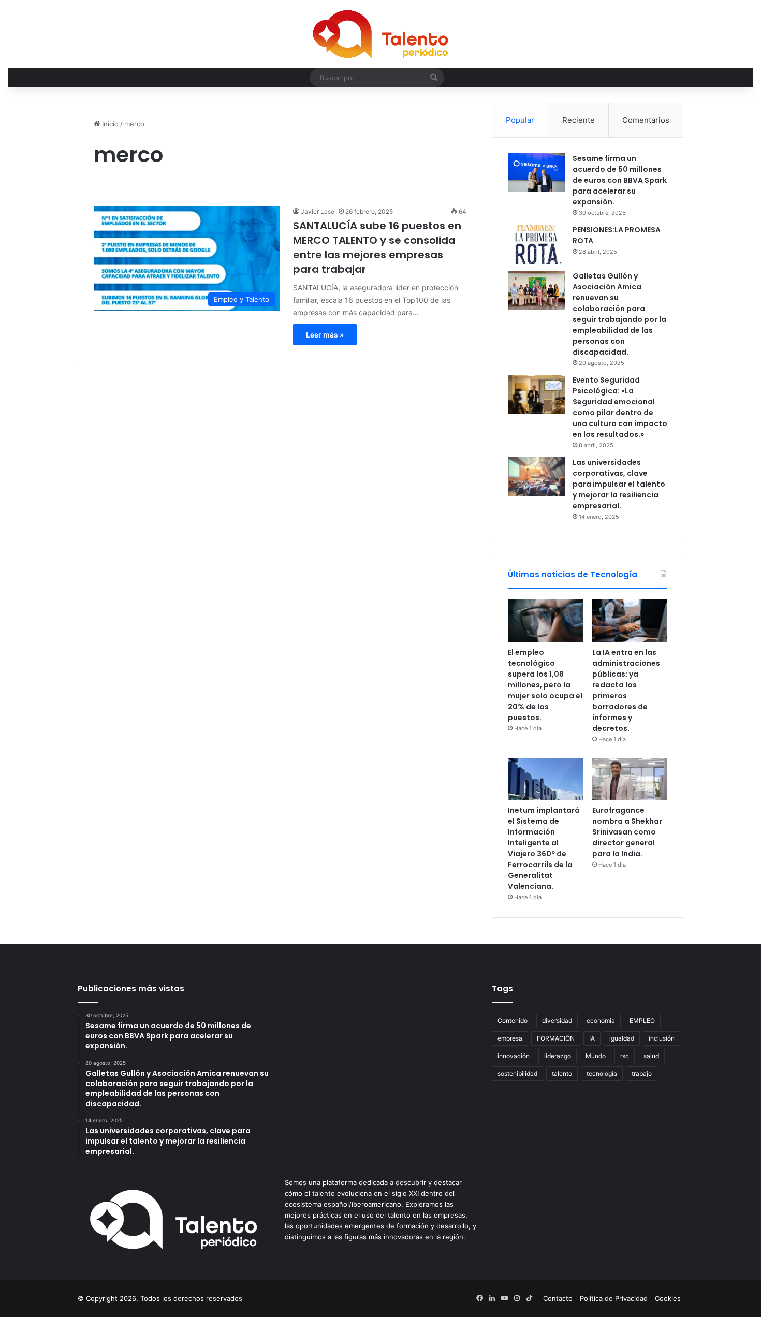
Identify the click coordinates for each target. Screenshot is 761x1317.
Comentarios (645, 120)
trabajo (642, 1073)
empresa (509, 1038)
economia (601, 1021)
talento (562, 1073)
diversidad (557, 1021)
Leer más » (325, 334)
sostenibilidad (517, 1073)
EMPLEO (642, 1021)
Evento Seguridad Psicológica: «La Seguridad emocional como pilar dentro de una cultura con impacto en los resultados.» (620, 407)
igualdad (621, 1038)
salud (651, 1056)
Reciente (578, 120)
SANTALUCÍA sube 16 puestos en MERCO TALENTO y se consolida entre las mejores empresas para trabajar (377, 247)
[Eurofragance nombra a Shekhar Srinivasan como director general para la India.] (629, 779)
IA (592, 1038)
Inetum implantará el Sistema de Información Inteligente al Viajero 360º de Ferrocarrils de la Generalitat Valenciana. (544, 848)
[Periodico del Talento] (380, 34)
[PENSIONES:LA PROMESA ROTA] (536, 244)
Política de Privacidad (614, 1298)
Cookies (668, 1298)
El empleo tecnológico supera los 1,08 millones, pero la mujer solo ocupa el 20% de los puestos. (545, 685)
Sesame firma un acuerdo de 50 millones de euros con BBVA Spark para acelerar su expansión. (620, 180)
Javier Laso (317, 211)
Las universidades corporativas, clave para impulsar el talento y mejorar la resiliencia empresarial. (619, 484)
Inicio (109, 124)
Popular (520, 120)
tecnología (602, 1073)
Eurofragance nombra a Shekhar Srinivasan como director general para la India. (627, 832)
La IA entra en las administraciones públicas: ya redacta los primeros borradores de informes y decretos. (626, 690)
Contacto (558, 1298)
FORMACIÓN (556, 1038)
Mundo (596, 1056)
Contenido (512, 1021)
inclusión (662, 1038)
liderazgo (557, 1056)
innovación (513, 1056)
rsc (624, 1056)
